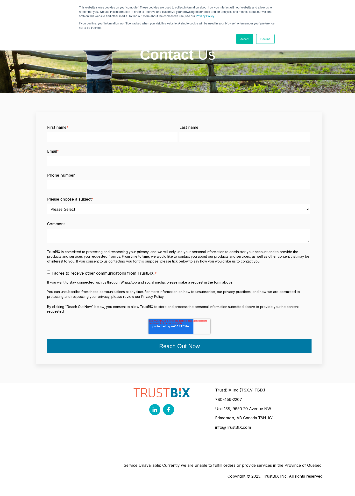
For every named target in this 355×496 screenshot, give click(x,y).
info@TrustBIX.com (233, 427)
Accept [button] (244, 39)
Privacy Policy (205, 16)
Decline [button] (265, 39)
